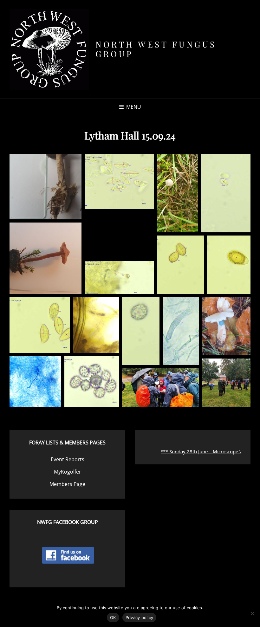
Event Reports (67, 459)
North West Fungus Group (156, 49)
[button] (45, 186)
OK (113, 617)
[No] (252, 613)
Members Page (67, 484)
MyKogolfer (67, 471)
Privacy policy (139, 617)
